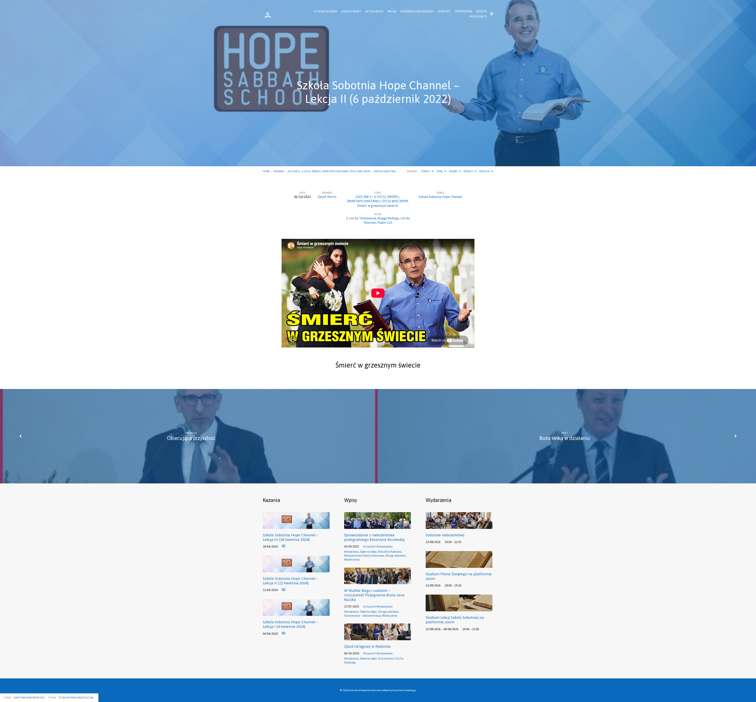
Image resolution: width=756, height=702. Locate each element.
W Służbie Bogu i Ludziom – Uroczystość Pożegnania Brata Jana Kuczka (374, 595)
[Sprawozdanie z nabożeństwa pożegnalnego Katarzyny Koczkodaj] (377, 526)
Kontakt (444, 11)
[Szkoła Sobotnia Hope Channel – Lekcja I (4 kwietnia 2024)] (296, 613)
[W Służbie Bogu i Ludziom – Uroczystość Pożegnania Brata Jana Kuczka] (377, 581)
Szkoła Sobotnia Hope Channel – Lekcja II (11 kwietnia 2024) (291, 580)
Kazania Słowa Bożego (417, 11)
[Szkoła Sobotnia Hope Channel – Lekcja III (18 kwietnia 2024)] (296, 526)
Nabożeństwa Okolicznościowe (364, 555)
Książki (453, 171)
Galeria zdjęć (368, 551)
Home (266, 171)
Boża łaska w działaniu (564, 438)
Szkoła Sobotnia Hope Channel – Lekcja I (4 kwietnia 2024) (291, 624)
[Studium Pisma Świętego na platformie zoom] (459, 565)
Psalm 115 (384, 222)
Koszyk (481, 11)
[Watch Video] (283, 546)
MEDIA (392, 11)
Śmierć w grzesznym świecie (377, 205)
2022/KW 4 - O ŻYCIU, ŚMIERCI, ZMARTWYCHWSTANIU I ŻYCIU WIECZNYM (328, 171)
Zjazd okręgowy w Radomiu (367, 646)
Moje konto (478, 16)
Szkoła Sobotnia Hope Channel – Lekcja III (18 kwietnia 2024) (291, 537)
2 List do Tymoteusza (361, 218)
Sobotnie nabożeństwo (445, 535)
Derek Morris (327, 197)
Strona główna (325, 11)
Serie (440, 171)
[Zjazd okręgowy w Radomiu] (377, 637)
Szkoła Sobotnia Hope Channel (440, 197)
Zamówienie (463, 11)
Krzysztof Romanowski (378, 546)
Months (484, 171)
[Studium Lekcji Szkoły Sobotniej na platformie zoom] (459, 608)
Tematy (426, 171)
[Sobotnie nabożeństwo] (459, 526)
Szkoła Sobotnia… (385, 171)
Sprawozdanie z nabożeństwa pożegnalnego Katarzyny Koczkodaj (374, 537)
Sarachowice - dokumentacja (362, 615)
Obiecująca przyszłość (191, 438)
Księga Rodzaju (388, 218)
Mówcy (468, 171)
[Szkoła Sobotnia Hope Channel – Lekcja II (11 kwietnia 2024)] (296, 569)
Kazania (279, 171)
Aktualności (374, 11)
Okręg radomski (395, 555)
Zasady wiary (351, 11)
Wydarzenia (351, 559)
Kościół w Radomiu (389, 551)
